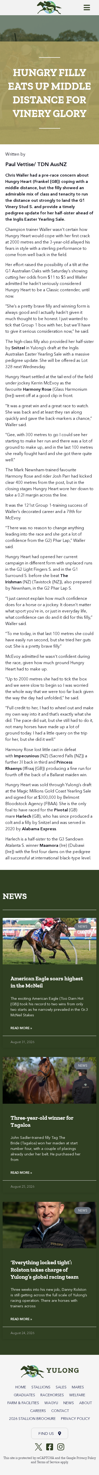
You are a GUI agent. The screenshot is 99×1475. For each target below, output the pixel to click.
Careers (38, 1410)
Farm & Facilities (23, 1402)
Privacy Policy (75, 1418)
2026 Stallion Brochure (32, 1418)
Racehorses (52, 1395)
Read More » (21, 1028)
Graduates (24, 1395)
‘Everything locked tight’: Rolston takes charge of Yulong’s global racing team (44, 1269)
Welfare (77, 1395)
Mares (78, 1387)
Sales (61, 1387)
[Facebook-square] (50, 1447)
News (68, 1402)
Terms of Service (48, 1462)
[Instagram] (61, 1447)
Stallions (40, 1387)
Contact (60, 1410)
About (85, 1402)
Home (20, 1387)
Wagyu (51, 1402)
